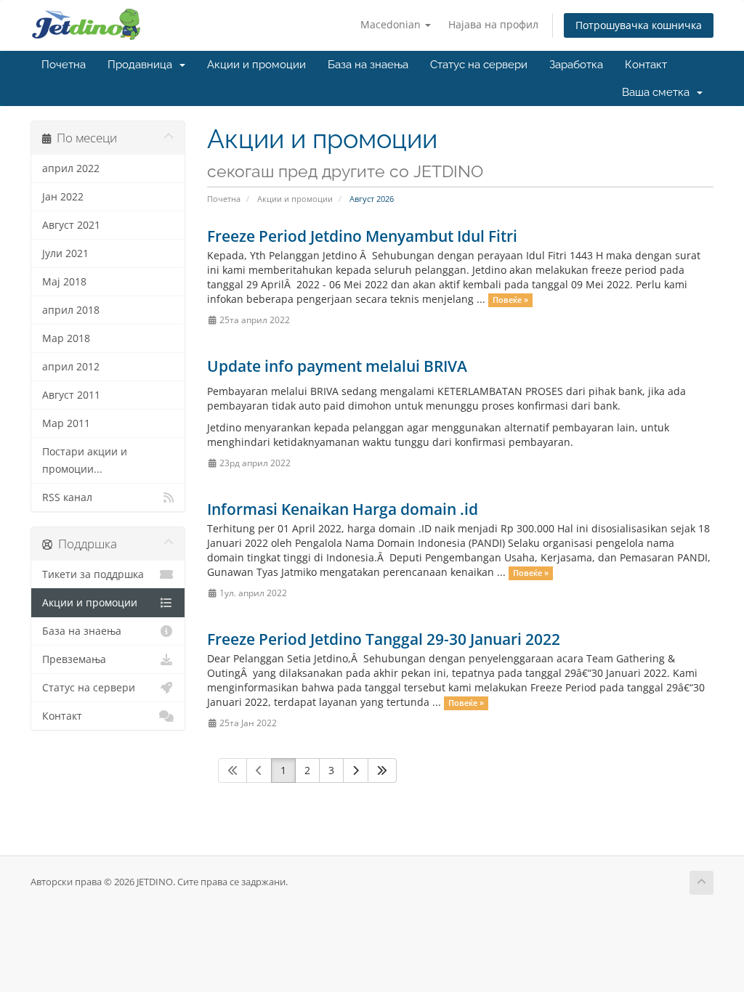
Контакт (646, 64)
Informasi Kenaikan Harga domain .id (342, 509)
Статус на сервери (478, 64)
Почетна (63, 64)
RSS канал (67, 497)
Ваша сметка (658, 92)
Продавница (143, 64)
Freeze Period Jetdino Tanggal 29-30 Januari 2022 (383, 639)
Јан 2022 (63, 196)
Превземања (74, 659)
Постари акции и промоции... (84, 460)
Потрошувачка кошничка (638, 25)
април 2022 (71, 168)
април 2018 (71, 310)
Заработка (576, 64)
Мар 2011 (66, 423)
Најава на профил (493, 24)
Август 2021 (71, 225)
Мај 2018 (64, 281)
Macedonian (392, 24)
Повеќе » (510, 300)
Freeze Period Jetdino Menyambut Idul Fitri (362, 236)
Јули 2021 (65, 253)
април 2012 (71, 366)
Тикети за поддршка (93, 574)
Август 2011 (71, 395)
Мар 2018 (66, 338)
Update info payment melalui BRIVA (337, 366)
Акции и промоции (256, 64)
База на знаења (368, 64)
